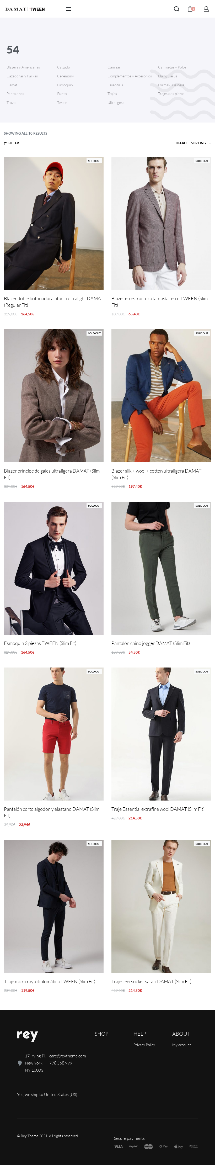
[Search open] (176, 9)
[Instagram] (38, 1084)
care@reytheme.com (67, 1055)
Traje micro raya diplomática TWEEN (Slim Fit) (49, 981)
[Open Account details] (206, 9)
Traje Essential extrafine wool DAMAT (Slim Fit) (158, 809)
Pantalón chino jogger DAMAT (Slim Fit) (150, 643)
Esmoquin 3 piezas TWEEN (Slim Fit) (40, 643)
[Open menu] (68, 9)
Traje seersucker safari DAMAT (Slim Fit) (151, 981)
